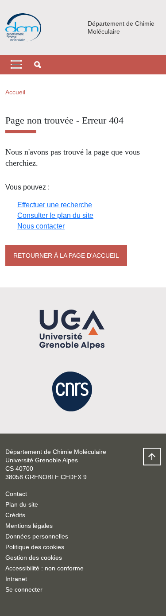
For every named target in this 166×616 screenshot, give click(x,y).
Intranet (16, 578)
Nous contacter (41, 226)
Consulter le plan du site (55, 215)
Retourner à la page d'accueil (66, 255)
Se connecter (23, 589)
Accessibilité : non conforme (44, 568)
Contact (16, 493)
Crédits (15, 515)
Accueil (15, 92)
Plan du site (21, 504)
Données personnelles (36, 536)
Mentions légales (29, 525)
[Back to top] (152, 456)
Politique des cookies (34, 546)
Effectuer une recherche (54, 205)
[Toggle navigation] (16, 64)
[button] (37, 64)
